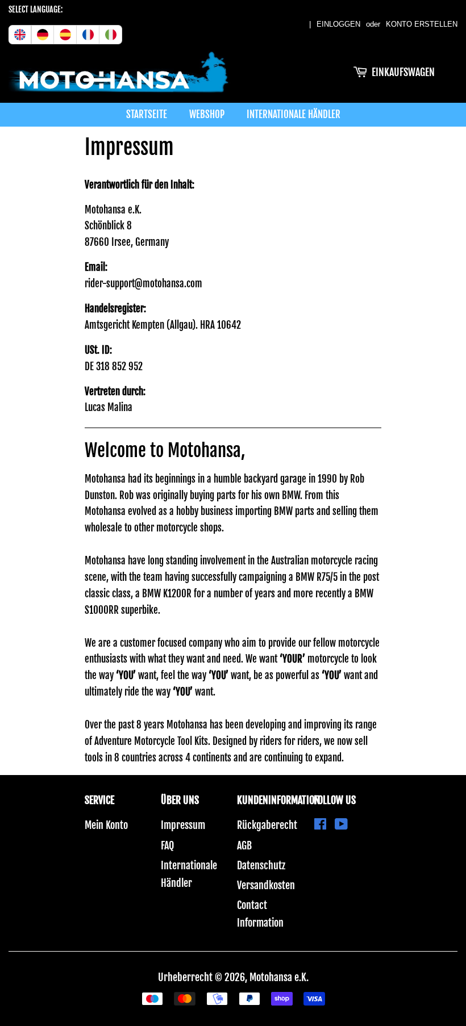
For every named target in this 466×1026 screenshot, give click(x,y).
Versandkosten (266, 885)
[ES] (65, 34)
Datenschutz (261, 865)
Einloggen (338, 24)
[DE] (42, 34)
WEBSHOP (206, 114)
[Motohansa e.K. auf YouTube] (341, 825)
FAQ (167, 845)
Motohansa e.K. (279, 977)
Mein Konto (106, 825)
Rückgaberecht (267, 825)
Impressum (183, 825)
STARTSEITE (146, 114)
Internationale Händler (293, 114)
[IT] (110, 34)
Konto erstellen (421, 24)
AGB (244, 845)
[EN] (20, 34)
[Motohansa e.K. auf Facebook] (320, 825)
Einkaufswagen (403, 72)
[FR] (88, 34)
